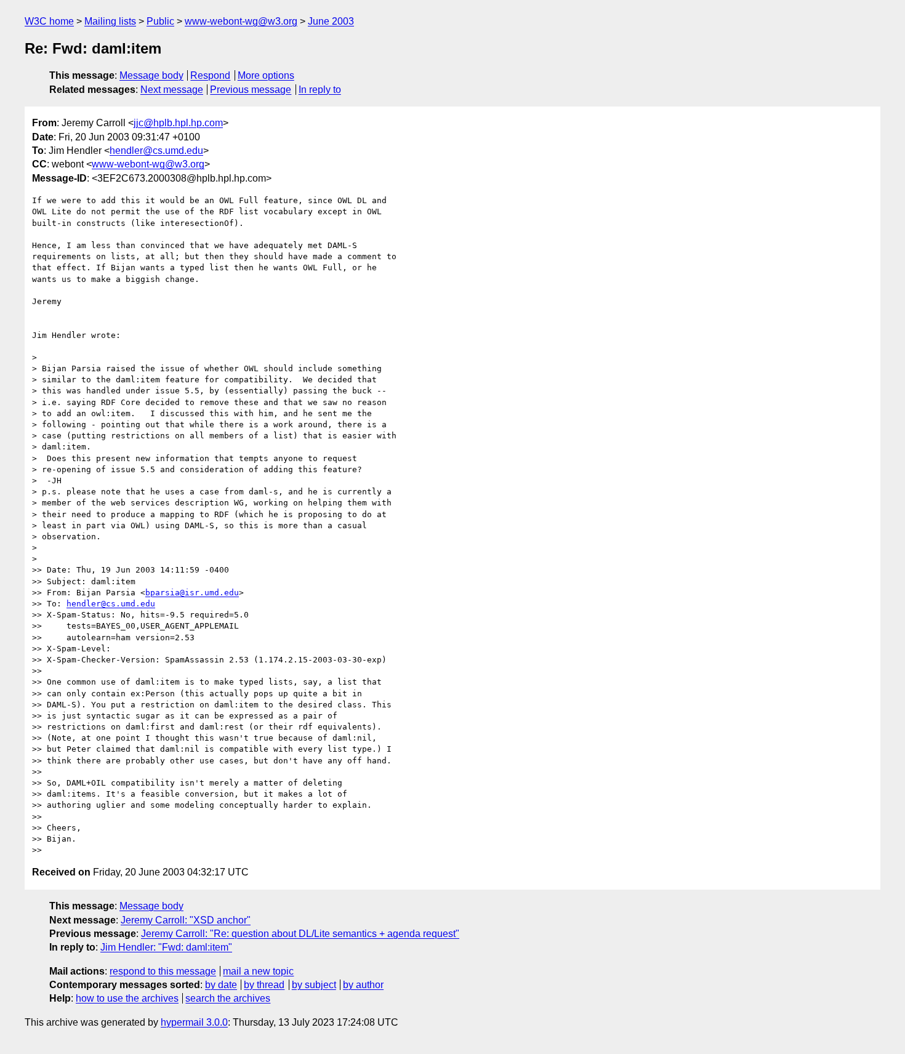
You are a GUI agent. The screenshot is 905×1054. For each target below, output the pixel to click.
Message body (151, 75)
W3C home (49, 21)
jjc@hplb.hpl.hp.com (178, 123)
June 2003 (331, 21)
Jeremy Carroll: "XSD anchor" (186, 920)
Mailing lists (110, 21)
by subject (314, 985)
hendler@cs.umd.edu (156, 150)
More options (266, 75)
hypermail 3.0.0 (194, 1022)
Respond (210, 75)
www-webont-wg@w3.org (241, 21)
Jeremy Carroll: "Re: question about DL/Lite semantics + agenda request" (300, 933)
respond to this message (163, 971)
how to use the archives (127, 998)
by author (363, 985)
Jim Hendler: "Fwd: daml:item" (166, 947)
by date (221, 985)
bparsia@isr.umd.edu (192, 592)
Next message (171, 89)
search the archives (227, 998)
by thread (264, 985)
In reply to (320, 89)
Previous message (250, 89)
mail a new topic (258, 971)
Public (160, 21)
